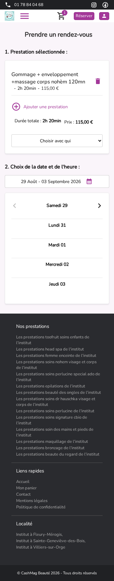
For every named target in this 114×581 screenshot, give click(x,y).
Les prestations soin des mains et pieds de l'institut (54, 432)
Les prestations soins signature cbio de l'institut (51, 420)
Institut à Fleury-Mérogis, (39, 534)
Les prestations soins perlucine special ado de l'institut (58, 377)
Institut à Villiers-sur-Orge (40, 547)
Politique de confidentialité (41, 507)
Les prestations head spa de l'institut (50, 349)
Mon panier (26, 488)
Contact (23, 494)
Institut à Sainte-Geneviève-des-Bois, (51, 541)
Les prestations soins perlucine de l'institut (55, 411)
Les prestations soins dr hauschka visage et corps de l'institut (55, 401)
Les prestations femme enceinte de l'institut (56, 355)
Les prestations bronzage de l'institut (50, 448)
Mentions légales (32, 501)
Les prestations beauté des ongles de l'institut (58, 392)
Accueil (22, 482)
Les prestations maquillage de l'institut (52, 441)
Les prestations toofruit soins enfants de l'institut (52, 340)
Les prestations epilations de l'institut (50, 386)
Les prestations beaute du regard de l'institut (57, 454)
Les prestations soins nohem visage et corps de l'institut (56, 365)
